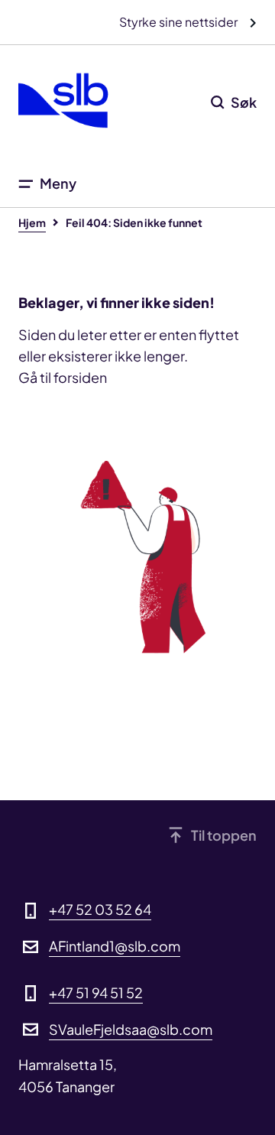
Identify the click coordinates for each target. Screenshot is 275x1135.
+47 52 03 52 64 (100, 909)
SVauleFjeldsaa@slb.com (130, 1029)
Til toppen (224, 835)
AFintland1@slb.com (114, 946)
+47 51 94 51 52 (96, 992)
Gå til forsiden (62, 377)
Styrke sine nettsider (179, 22)
